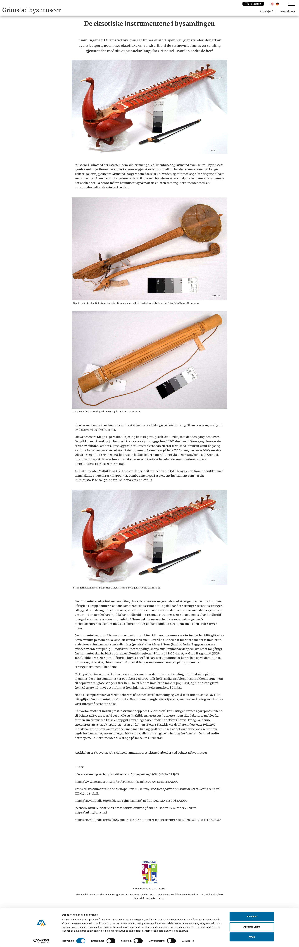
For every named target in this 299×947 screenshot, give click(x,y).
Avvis (252, 936)
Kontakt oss (288, 11)
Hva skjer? (266, 11)
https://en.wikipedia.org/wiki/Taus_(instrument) (108, 800)
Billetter (255, 3)
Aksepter (252, 916)
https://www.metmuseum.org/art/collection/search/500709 (116, 781)
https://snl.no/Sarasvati (91, 812)
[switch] (111, 940)
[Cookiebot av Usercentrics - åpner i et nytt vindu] (41, 941)
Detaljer (186, 941)
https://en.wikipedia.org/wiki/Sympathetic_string (109, 820)
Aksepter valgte (251, 926)
